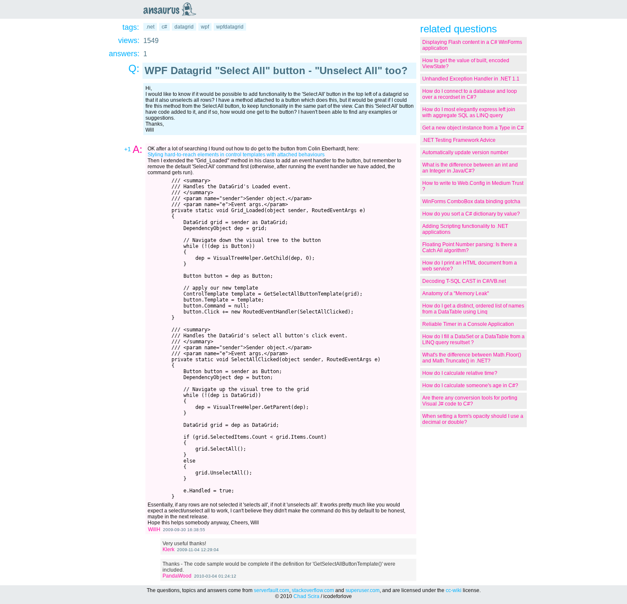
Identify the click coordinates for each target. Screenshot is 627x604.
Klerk (168, 549)
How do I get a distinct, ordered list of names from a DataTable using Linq (473, 309)
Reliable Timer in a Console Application (468, 324)
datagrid (184, 27)
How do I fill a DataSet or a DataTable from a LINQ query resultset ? (473, 339)
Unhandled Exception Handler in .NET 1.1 (471, 79)
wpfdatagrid (230, 27)
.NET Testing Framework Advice (459, 140)
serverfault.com (271, 590)
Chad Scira (306, 596)
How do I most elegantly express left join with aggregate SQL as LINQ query (468, 112)
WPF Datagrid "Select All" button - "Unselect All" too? (276, 70)
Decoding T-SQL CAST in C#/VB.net (464, 281)
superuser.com (362, 590)
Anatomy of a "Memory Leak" (455, 293)
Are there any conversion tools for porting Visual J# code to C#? (469, 401)
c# (164, 27)
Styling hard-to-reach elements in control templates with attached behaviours (236, 155)
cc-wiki (454, 590)
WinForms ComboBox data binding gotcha (471, 201)
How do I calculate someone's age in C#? (470, 385)
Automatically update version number (465, 152)
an (171, 9)
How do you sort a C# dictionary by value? (471, 214)
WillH (154, 529)
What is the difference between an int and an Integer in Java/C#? (470, 168)
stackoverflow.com (313, 590)
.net (150, 27)
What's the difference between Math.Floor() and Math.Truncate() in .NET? (471, 358)
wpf (205, 27)
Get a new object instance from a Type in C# (473, 128)
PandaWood (177, 576)
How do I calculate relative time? (459, 373)
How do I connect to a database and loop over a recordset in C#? (469, 94)
